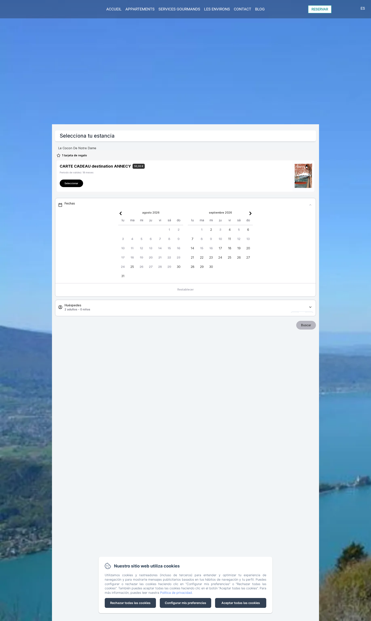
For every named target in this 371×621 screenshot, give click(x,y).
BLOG (260, 9)
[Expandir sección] (310, 307)
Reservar (319, 9)
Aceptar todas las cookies (240, 603)
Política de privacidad (176, 593)
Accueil (114, 9)
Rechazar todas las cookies (130, 603)
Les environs (217, 9)
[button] (169, 229)
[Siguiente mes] (250, 213)
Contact (242, 9)
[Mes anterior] (120, 213)
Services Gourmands (179, 9)
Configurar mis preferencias (185, 603)
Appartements (140, 9)
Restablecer (185, 289)
